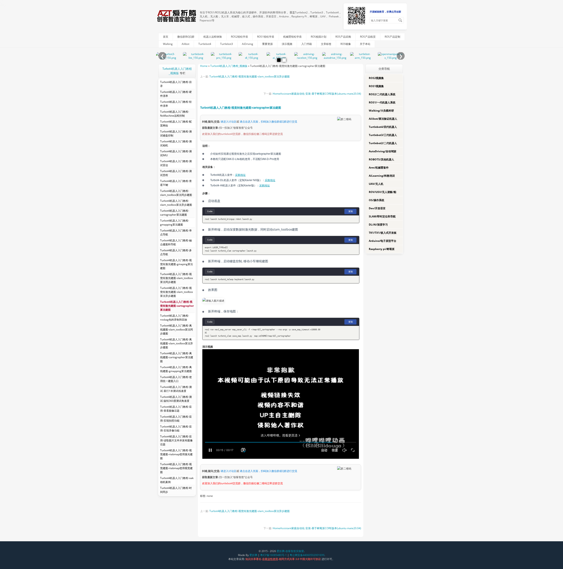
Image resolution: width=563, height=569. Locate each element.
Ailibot (185, 44)
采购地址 (240, 174)
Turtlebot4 (204, 44)
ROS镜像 (345, 44)
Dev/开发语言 (377, 208)
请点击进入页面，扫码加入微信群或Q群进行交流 (268, 121)
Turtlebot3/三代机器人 (383, 135)
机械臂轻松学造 (292, 37)
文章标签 (326, 44)
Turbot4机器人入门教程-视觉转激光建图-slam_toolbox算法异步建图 (249, 76)
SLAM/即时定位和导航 (382, 216)
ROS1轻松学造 (265, 37)
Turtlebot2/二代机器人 (383, 143)
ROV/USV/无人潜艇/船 (382, 192)
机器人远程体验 (212, 37)
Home (204, 66)
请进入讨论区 (228, 121)
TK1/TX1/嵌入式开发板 (383, 233)
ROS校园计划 (318, 37)
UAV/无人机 (376, 184)
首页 (165, 37)
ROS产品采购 (343, 37)
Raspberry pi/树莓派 (382, 249)
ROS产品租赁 (368, 37)
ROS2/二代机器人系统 (382, 94)
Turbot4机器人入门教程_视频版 (177, 70)
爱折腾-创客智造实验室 (290, 551)
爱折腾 (253, 555)
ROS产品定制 (392, 37)
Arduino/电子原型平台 (382, 241)
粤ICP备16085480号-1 (273, 555)
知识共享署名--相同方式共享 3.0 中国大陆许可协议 (283, 559)
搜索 (400, 20)
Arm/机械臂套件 (379, 167)
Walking (168, 44)
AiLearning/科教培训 (382, 176)
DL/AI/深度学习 (378, 224)
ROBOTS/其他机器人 (381, 159)
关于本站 (365, 44)
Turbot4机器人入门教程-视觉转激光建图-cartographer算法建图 (240, 107)
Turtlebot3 (226, 44)
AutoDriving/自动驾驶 (382, 151)
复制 (350, 211)
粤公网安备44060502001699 (307, 555)
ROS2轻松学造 (239, 37)
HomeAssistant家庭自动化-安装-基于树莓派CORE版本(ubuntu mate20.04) (317, 93)
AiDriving (247, 44)
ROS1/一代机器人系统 (382, 102)
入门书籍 (306, 44)
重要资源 (267, 44)
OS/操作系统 (376, 200)
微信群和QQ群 (185, 37)
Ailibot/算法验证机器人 (383, 119)
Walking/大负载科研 (381, 110)
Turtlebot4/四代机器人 (383, 127)
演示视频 (287, 44)
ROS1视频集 (376, 86)
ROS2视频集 (376, 78)
